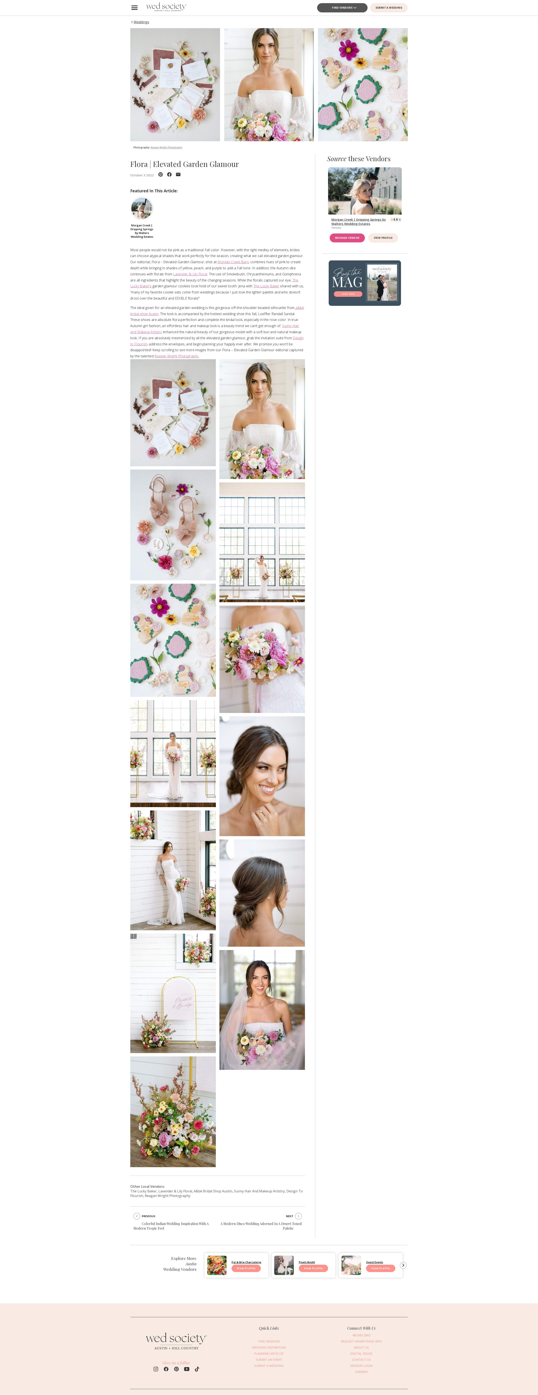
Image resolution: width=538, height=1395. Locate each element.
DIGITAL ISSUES (361, 1353)
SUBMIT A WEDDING (389, 7)
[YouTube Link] (187, 1369)
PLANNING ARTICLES (269, 1353)
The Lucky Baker (266, 286)
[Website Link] (176, 1351)
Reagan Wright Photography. (176, 356)
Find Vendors (342, 7)
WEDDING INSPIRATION (269, 1347)
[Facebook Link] (166, 1369)
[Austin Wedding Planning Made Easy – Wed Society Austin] (166, 7)
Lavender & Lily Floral (190, 274)
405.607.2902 (361, 1335)
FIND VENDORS (269, 1341)
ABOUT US (361, 1347)
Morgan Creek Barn (233, 262)
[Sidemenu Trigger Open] (134, 8)
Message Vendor (347, 238)
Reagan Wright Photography (166, 147)
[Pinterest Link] (176, 1369)
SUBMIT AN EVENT (269, 1360)
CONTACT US (361, 1360)
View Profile (383, 238)
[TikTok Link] (197, 1369)
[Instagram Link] (156, 1369)
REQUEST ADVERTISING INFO (361, 1341)
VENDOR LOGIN (361, 1366)
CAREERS (361, 1372)
